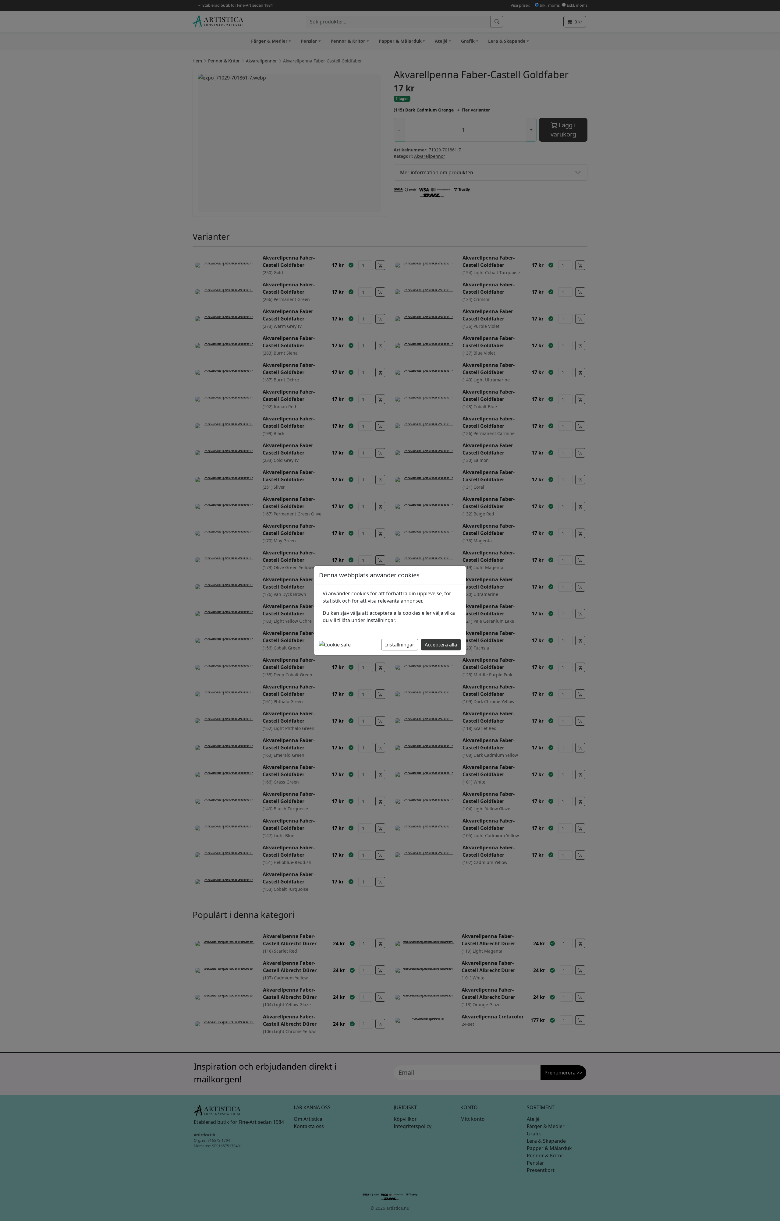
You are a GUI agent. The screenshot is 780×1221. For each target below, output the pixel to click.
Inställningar (399, 644)
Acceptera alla (441, 644)
